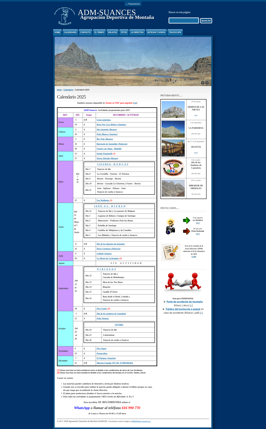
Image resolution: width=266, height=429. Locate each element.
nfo (196, 115)
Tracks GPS (175, 32)
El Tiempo (99, 32)
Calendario (70, 32)
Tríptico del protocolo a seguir (182, 309)
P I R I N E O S (106, 269)
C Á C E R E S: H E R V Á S (112, 164)
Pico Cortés (102, 309)
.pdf (193, 257)
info (196, 152)
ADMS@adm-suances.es (141, 421)
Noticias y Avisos (156, 32)
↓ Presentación (133, 3)
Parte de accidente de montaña (185, 301)
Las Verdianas (103, 200)
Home (57, 32)
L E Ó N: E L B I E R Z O (109, 206)
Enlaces (112, 32)
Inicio (59, 89)
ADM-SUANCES (107, 12)
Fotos (124, 32)
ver (135, 103)
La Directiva (137, 32)
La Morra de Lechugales (108, 258)
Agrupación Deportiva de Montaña (117, 17)
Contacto (85, 32)
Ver (197, 222)
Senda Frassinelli (104, 154)
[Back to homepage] (64, 25)
